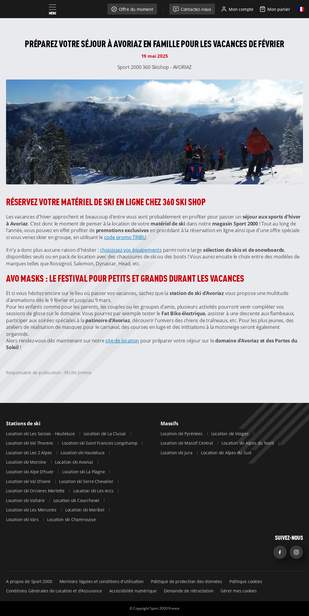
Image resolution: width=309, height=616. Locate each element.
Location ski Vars (23, 519)
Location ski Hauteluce (83, 453)
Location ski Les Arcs (94, 491)
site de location (122, 340)
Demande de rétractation (188, 591)
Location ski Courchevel (76, 500)
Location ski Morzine (26, 462)
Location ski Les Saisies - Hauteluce (41, 433)
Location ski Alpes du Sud (226, 453)
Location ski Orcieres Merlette (36, 491)
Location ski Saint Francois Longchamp (100, 443)
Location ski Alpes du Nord (248, 443)
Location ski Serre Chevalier (86, 481)
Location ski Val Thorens (30, 443)
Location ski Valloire (26, 500)
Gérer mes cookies (239, 591)
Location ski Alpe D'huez (30, 472)
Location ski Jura (177, 453)
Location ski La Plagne (84, 472)
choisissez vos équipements (131, 250)
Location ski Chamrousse (71, 519)
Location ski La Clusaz (105, 433)
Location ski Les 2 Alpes (29, 453)
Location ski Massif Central (187, 443)
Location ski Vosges (230, 433)
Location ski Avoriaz (74, 462)
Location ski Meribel (85, 510)
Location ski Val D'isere (29, 481)
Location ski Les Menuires (32, 510)
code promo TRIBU (125, 237)
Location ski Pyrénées (182, 433)
